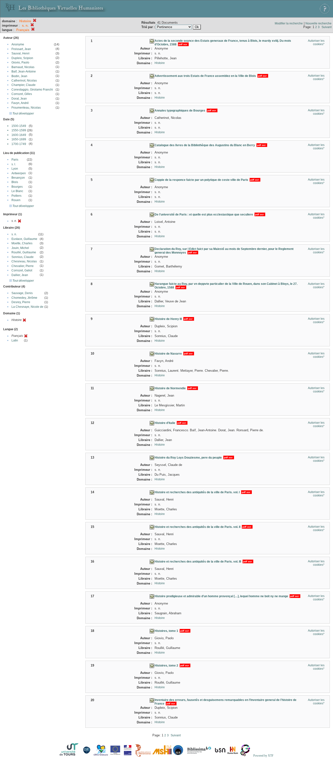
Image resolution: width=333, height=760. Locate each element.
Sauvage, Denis (22, 293)
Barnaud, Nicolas (22, 67)
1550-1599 (18, 130)
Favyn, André (20, 103)
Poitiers (16, 195)
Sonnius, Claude (22, 257)
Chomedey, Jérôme (24, 297)
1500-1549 (18, 126)
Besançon (18, 177)
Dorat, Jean (19, 98)
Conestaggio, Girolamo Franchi (32, 89)
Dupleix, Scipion (22, 58)
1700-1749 (18, 144)
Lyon (14, 168)
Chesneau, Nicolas (24, 261)
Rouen (15, 200)
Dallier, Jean (19, 275)
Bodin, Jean (19, 76)
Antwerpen (18, 173)
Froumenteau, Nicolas (26, 107)
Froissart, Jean (21, 49)
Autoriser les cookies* (316, 42)
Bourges (17, 186)
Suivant (327, 27)
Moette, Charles (21, 243)
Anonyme (17, 44)
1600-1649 (18, 135)
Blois (14, 182)
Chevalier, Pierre (22, 266)
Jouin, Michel (20, 248)
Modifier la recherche (289, 23)
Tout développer (23, 113)
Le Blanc (17, 191)
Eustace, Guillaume (24, 239)
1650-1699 (18, 139)
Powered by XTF (263, 755)
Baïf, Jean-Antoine (23, 71)
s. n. (14, 234)
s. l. (13, 164)
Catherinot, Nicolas (24, 80)
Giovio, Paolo (20, 62)
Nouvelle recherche (318, 23)
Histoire (160, 63)
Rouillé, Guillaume (23, 252)
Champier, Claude (23, 85)
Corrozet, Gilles (21, 94)
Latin (14, 340)
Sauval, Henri (20, 53)
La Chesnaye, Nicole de (27, 306)
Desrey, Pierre (20, 302)
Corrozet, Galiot (21, 270)
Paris (14, 159)
